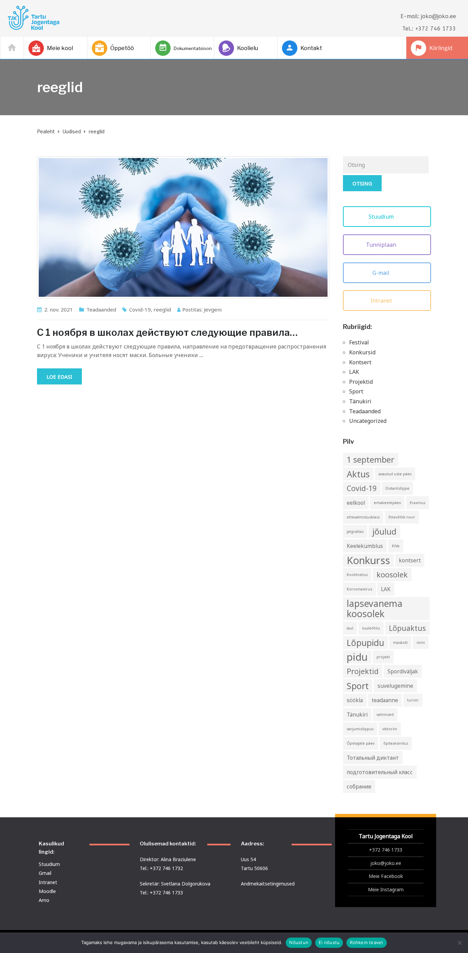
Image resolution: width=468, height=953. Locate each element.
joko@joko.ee (385, 863)
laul (350, 628)
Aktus (358, 474)
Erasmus (417, 502)
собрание (359, 786)
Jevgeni (213, 309)
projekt (383, 657)
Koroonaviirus (359, 589)
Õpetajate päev (360, 743)
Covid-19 (140, 309)
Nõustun (298, 942)
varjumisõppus (360, 728)
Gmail (45, 873)
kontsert (410, 560)
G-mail (381, 273)
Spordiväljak (402, 671)
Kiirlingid (440, 48)
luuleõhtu (371, 628)
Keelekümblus (365, 546)
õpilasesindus (395, 743)
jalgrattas (355, 531)
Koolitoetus (357, 574)
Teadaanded (101, 309)
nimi (421, 642)
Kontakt (311, 48)
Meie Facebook (386, 876)
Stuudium (382, 216)
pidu (357, 656)
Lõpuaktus (407, 628)
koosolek (392, 574)
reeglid (162, 309)
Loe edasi (59, 376)
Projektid (361, 382)
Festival (359, 342)
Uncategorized (367, 421)
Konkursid (362, 352)
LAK (354, 372)
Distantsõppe (397, 488)
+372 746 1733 (385, 849)
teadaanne (385, 700)
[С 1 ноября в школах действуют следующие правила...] (183, 227)
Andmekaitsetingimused (268, 883)
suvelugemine (395, 685)
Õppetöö (122, 48)
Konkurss (368, 560)
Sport (356, 391)
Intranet (381, 300)
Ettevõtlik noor (402, 517)
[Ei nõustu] (459, 942)
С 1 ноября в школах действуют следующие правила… (167, 332)
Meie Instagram (386, 889)
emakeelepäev (387, 502)
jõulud (384, 531)
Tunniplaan (381, 244)
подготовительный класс (380, 772)
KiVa (395, 545)
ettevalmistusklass (363, 517)
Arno (44, 900)
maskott (400, 642)
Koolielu (247, 48)
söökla (355, 700)
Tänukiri (360, 401)
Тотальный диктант (373, 757)
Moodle (47, 891)
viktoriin (389, 728)
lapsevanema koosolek (375, 608)
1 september (370, 459)
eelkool (356, 502)
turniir (413, 700)
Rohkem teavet (366, 942)
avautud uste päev (395, 474)
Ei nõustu (329, 942)
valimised (385, 714)
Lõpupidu (365, 642)
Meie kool (60, 48)
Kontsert (360, 362)
